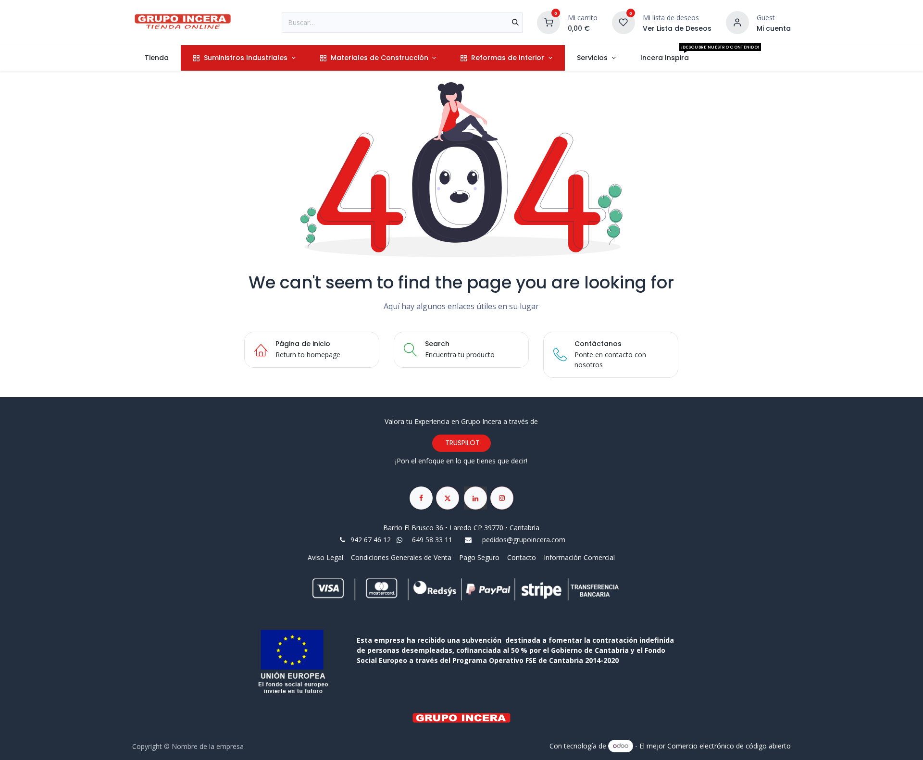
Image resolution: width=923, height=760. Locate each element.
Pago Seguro (479, 557)
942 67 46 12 (370, 539)
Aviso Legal (326, 557)
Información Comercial (579, 557)
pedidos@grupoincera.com (523, 539)
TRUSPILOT (461, 443)
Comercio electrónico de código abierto (729, 745)
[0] (548, 21)
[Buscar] (515, 22)
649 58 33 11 (433, 539)
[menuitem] (156, 58)
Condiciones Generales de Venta (401, 557)
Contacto (521, 557)
